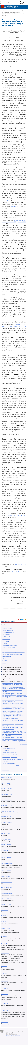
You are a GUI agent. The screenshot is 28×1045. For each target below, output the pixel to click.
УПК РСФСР (5, 770)
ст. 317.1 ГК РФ (4, 915)
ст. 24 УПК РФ (4, 994)
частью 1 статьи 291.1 (19, 220)
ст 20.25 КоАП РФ (5, 928)
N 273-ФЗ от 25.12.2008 (6, 816)
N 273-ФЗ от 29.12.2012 (6, 794)
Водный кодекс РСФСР (8, 748)
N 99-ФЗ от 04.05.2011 (6, 850)
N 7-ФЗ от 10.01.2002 (6, 828)
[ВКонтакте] (20, 619)
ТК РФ (4, 658)
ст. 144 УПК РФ (4, 981)
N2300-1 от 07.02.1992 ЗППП (7, 811)
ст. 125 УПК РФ (4, 988)
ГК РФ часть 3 (6, 639)
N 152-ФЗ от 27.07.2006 (6, 882)
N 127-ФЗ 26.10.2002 (5, 876)
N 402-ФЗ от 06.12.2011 (6, 839)
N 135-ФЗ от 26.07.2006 (6, 844)
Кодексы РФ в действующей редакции (12, 624)
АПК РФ (4, 626)
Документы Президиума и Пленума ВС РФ (13, 681)
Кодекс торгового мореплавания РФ (12, 654)
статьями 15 (19, 324)
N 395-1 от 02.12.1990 (6, 904)
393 (25, 324)
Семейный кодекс (7, 656)
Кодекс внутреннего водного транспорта (13, 652)
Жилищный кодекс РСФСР (9, 754)
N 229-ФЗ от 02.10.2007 (6, 893)
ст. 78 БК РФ (4, 943)
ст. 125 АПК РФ (4, 1022)
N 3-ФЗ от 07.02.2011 (6, 833)
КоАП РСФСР (5, 761)
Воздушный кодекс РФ (8, 632)
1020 (15, 326)
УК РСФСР (5, 768)
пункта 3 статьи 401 (16, 515)
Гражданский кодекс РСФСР (10, 752)
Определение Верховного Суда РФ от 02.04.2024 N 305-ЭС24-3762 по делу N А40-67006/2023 (13, 14)
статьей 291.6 (16, 571)
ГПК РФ (4, 643)
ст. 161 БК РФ (4, 966)
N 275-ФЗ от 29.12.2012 (6, 805)
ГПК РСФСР (5, 750)
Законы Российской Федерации (11, 669)
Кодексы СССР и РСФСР (8, 746)
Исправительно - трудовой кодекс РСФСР (13, 759)
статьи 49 (11, 79)
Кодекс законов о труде (8, 763)
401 (3, 326)
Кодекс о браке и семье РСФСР (10, 765)
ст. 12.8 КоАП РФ (5, 953)
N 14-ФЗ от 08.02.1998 (6, 857)
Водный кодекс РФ (7, 630)
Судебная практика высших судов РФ (12, 667)
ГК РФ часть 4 (6, 641)
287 (25, 564)
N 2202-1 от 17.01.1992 (6, 870)
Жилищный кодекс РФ (8, 647)
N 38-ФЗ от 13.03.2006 (6, 822)
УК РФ (4, 663)
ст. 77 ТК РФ (4, 973)
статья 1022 (13, 206)
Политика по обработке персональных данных (13, 1035)
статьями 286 (18, 564)
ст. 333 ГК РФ (4, 910)
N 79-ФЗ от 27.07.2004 (6, 800)
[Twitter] (22, 619)
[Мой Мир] (25, 619)
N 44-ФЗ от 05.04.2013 (6, 887)
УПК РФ (4, 665)
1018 (11, 326)
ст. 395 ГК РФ (4, 921)
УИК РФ (4, 660)
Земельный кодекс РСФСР (9, 757)
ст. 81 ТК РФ (4, 936)
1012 (7, 326)
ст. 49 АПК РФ (4, 1010)
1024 (20, 326)
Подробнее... (23, 744)
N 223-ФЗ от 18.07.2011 (6, 863)
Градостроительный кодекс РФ (10, 645)
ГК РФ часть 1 (6, 634)
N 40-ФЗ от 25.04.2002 (6, 788)
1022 (25, 326)
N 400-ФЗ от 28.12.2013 (6, 777)
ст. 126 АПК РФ (4, 1003)
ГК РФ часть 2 (6, 636)
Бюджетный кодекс (7, 628)
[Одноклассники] (24, 619)
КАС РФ (4, 649)
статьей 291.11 (22, 222)
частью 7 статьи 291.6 (9, 222)
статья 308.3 (6, 201)
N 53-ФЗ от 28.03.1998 (6, 898)
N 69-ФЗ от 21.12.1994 (6, 783)
